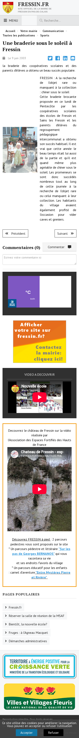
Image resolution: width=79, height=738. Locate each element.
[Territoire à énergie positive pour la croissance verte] (39, 666)
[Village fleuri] (39, 696)
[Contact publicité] (39, 341)
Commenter (58, 247)
